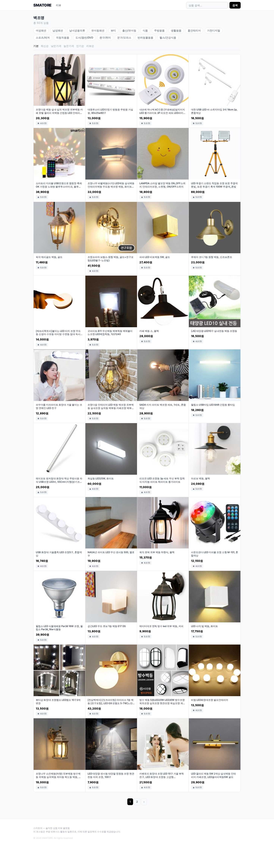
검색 (235, 5)
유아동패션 (97, 30)
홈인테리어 (194, 30)
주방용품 (159, 30)
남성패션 (58, 30)
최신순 (45, 45)
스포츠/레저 (43, 37)
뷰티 (113, 30)
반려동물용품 (145, 37)
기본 (36, 45)
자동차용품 (62, 37)
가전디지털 (213, 30)
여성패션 (41, 30)
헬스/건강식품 (168, 37)
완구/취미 (105, 37)
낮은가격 (56, 45)
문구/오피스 (124, 37)
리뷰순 (90, 45)
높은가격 (69, 45)
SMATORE (42, 5)
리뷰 (58, 5)
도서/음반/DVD (84, 37)
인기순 (80, 45)
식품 (145, 30)
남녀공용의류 (77, 30)
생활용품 (176, 30)
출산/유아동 (129, 30)
